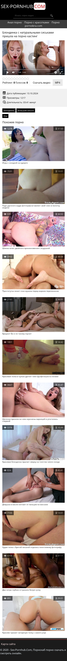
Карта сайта (8, 644)
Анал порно (14, 22)
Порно (56, 22)
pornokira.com (33, 25)
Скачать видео (46, 82)
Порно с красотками (36, 22)
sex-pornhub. (23, 6)
